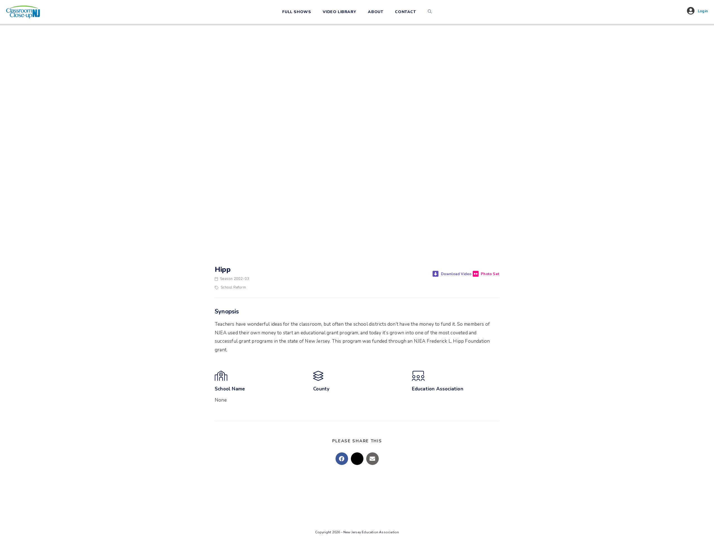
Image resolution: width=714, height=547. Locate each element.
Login (703, 11)
